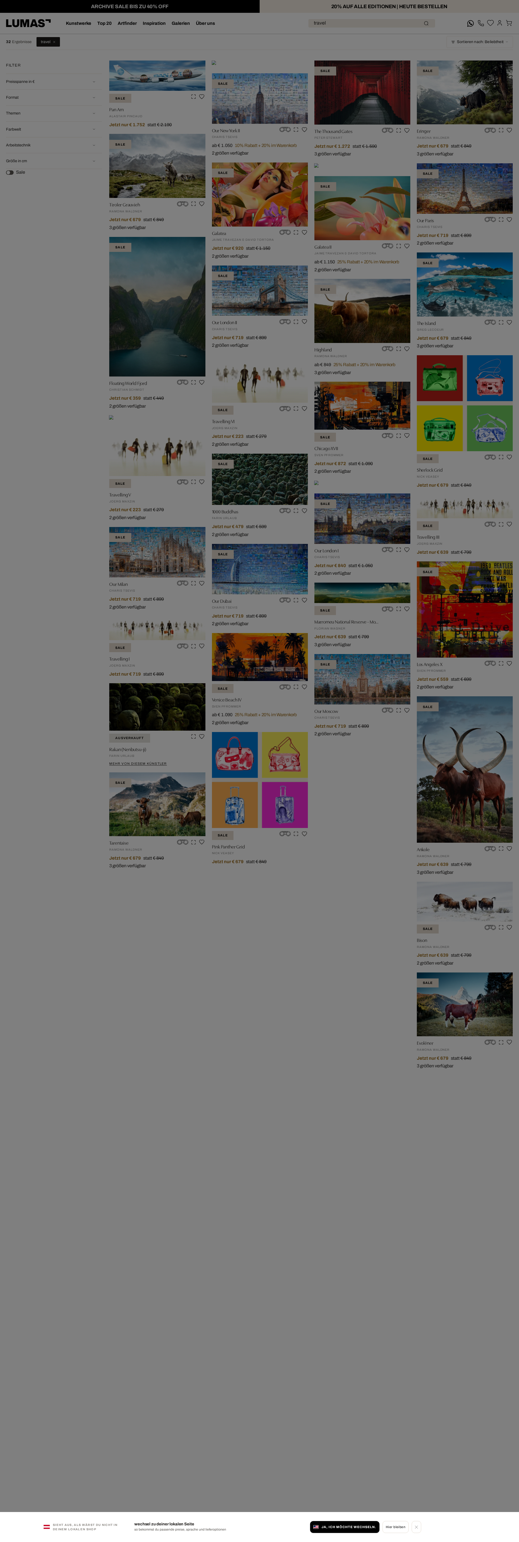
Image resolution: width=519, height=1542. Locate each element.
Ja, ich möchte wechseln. (348, 1527)
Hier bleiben (396, 1527)
